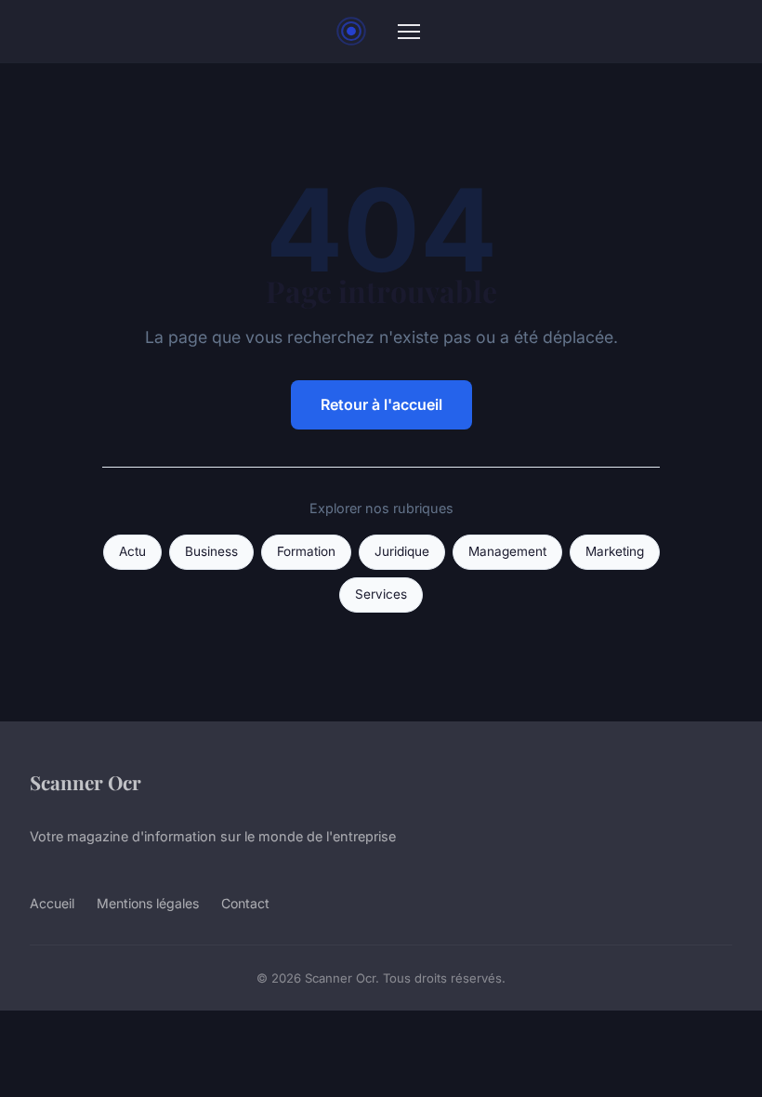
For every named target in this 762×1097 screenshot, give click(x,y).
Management (507, 551)
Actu (132, 551)
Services (381, 594)
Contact (245, 903)
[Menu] (408, 31)
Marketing (614, 551)
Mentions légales (148, 903)
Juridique (401, 551)
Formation (306, 551)
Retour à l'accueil (381, 404)
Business (211, 551)
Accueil (52, 903)
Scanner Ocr (85, 782)
